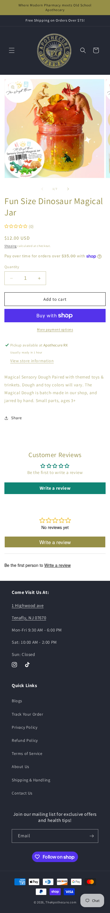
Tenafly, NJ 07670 (29, 617)
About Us (20, 766)
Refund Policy (25, 740)
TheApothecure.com (60, 902)
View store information (32, 360)
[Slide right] (68, 189)
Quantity (11, 266)
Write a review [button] (55, 488)
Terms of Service (27, 753)
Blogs (17, 700)
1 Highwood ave (27, 605)
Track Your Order (27, 714)
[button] (11, 50)
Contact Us (22, 793)
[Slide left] (42, 189)
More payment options (55, 329)
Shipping (10, 246)
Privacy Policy (24, 727)
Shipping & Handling (31, 780)
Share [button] (16, 417)
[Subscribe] (91, 836)
